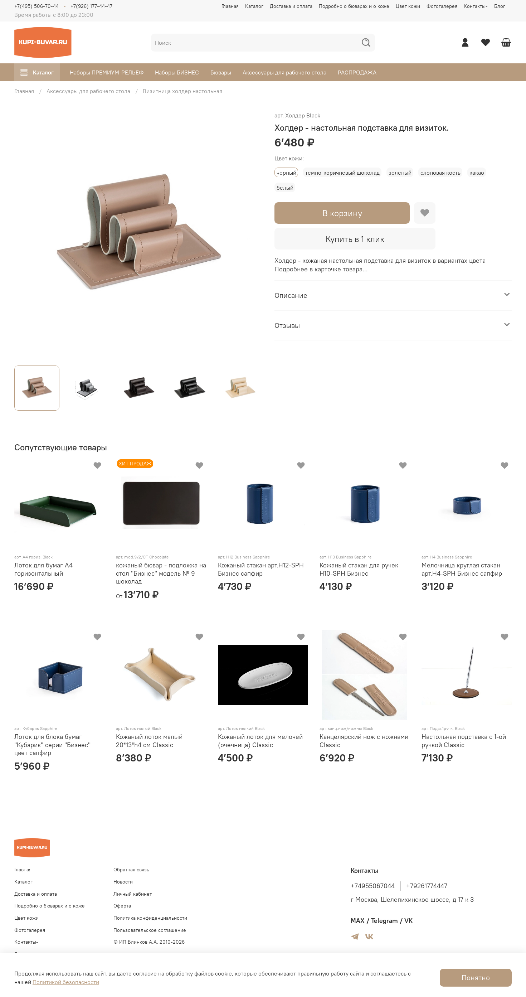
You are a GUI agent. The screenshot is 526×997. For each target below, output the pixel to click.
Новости (123, 882)
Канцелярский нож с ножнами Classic (364, 740)
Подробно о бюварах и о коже (354, 6)
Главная (230, 6)
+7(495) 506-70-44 (36, 6)
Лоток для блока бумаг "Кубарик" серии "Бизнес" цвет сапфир (52, 744)
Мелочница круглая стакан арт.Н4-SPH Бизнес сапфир (462, 569)
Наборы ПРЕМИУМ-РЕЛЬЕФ (106, 72)
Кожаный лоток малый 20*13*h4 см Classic (149, 740)
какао (476, 172)
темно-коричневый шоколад (342, 172)
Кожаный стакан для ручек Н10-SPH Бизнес (359, 569)
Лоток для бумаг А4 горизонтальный (43, 569)
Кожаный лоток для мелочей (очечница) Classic (260, 740)
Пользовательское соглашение (149, 930)
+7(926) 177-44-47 (91, 6)
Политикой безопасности (66, 982)
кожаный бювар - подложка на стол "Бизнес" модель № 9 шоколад (161, 573)
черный (286, 172)
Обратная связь (131, 869)
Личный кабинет (132, 894)
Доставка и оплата (291, 6)
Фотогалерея (442, 6)
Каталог (254, 6)
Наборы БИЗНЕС (177, 72)
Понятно (476, 977)
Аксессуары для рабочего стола (284, 72)
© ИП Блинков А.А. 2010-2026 (149, 942)
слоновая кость (440, 172)
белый (285, 187)
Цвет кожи (408, 6)
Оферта (122, 905)
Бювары (220, 72)
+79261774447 (426, 886)
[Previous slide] (25, 235)
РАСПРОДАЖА (357, 72)
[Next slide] (251, 235)
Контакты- (476, 6)
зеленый (400, 172)
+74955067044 (373, 886)
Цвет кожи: (289, 158)
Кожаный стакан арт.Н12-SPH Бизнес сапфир (261, 569)
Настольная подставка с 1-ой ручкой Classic (464, 740)
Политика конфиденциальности (150, 918)
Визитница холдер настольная (182, 91)
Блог (499, 6)
